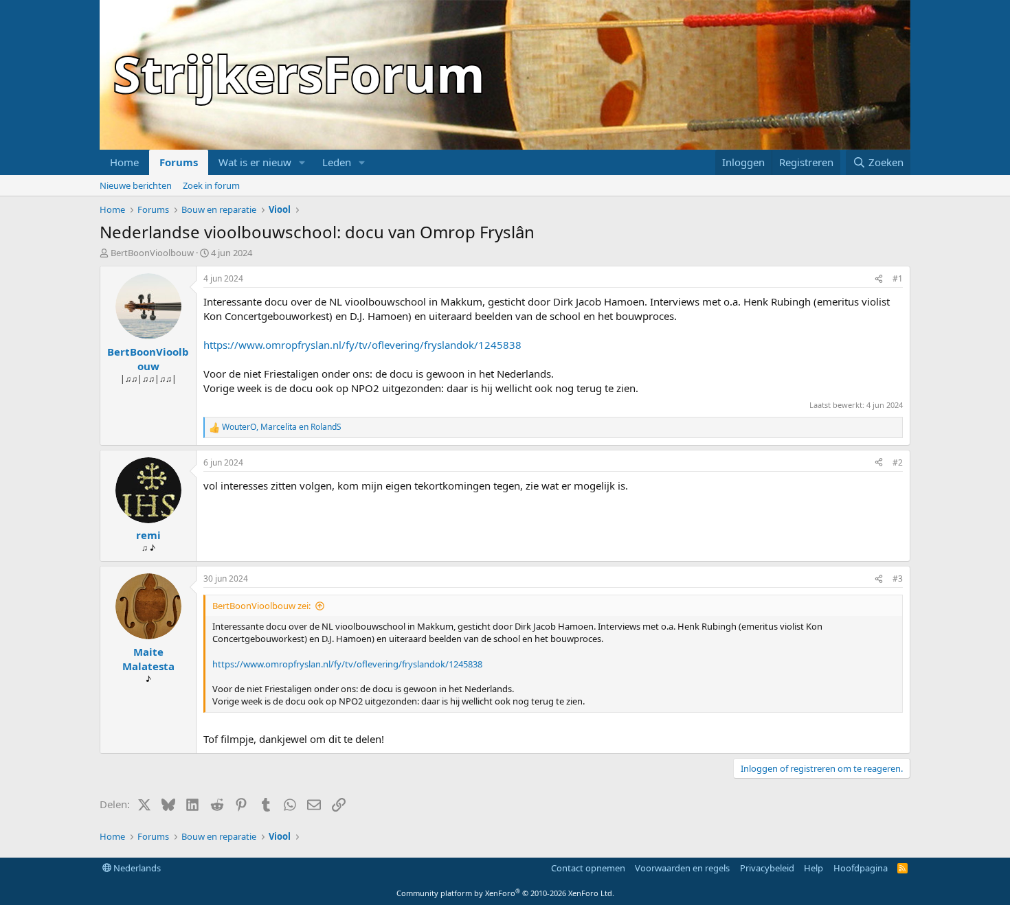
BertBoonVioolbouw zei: (261, 605)
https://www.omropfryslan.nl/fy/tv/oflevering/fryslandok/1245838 (362, 345)
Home (124, 162)
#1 (898, 278)
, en (281, 427)
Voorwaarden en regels (682, 868)
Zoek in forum (211, 185)
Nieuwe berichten (136, 185)
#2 (898, 462)
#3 (898, 578)
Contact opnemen (588, 868)
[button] (302, 162)
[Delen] (879, 279)
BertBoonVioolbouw (152, 253)
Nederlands (136, 868)
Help (813, 868)
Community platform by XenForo (505, 893)
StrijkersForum (299, 73)
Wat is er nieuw (254, 162)
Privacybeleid (767, 868)
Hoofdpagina (860, 868)
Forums (178, 162)
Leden (336, 162)
